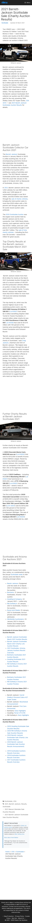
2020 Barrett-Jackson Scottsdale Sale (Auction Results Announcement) (16, 744)
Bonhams (10, 592)
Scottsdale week (17, 574)
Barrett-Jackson (11, 154)
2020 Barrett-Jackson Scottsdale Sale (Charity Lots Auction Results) (17, 737)
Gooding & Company (14, 599)
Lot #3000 (20, 454)
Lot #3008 (10, 323)
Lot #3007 (13, 311)
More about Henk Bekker (11, 837)
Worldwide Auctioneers (15, 619)
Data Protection (9, 916)
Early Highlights (20, 711)
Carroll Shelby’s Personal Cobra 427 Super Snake (17, 697)
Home (7, 852)
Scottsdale (5, 23)
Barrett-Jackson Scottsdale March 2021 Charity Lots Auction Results (17, 644)
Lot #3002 (13, 483)
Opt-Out (14, 918)
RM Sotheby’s (12, 603)
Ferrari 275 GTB (19, 713)
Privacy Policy (19, 916)
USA (14, 801)
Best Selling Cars (19, 834)
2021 (6, 188)
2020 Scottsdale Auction (15, 214)
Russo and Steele (13, 610)
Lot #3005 (20, 517)
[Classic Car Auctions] (4, 2)
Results (24, 804)
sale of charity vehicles (19, 199)
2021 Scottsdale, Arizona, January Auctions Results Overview (16, 650)
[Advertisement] (16, 127)
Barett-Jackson (12, 583)
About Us (21, 918)
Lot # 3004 (10, 506)
